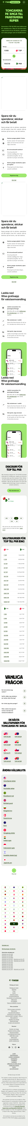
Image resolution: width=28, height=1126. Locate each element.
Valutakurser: (5, 945)
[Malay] (14, 912)
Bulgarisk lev (8, 811)
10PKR (5, 622)
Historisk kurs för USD (7, 967)
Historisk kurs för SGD (7, 966)
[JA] (14, 909)
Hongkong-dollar (9, 833)
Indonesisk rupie (9, 848)
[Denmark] (14, 894)
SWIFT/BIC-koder (14, 1035)
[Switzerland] (14, 891)
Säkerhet (14, 989)
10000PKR (6, 661)
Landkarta (14, 1062)
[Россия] (23, 920)
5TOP (5, 559)
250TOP (6, 580)
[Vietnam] (23, 927)
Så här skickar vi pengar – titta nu (14, 1016)
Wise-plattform (14, 1017)
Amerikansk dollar (10, 781)
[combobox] (19, 50)
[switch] (14, 56)
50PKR (5, 631)
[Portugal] (23, 916)
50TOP (6, 572)
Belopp (5, 46)
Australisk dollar (9, 788)
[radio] (6, 518)
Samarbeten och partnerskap (14, 998)
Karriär (14, 993)
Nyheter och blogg (14, 1029)
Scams (14, 1067)
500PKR (6, 644)
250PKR (6, 639)
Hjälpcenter (14, 999)
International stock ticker (14, 1034)
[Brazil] (23, 887)
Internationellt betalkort (14, 1012)
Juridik (14, 1053)
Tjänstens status (14, 994)
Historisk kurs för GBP (7, 955)
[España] (23, 894)
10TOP (5, 563)
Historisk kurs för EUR (7, 959)
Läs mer (14, 180)
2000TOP (6, 593)
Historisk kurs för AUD (7, 954)
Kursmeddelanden (14, 1039)
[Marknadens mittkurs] (21, 40)
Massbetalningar (14, 1021)
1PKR (5, 614)
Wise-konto (14, 1011)
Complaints (14, 1060)
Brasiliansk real (9, 796)
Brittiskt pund (8, 803)
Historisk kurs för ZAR (7, 964)
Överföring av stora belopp (14, 1014)
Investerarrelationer (14, 996)
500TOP (6, 585)
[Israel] (14, 905)
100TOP (6, 576)
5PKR (5, 618)
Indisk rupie (7, 840)
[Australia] (14, 887)
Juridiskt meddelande (14, 1057)
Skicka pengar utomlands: (9, 949)
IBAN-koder (14, 1037)
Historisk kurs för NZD (7, 962)
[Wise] (7, 2)
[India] (23, 905)
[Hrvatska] (14, 902)
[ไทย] (23, 923)
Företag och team (14, 988)
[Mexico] (23, 912)
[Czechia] (23, 891)
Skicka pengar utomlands (14, 1009)
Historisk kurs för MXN (7, 957)
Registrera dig (15, 2)
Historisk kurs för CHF (7, 969)
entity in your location (19, 1117)
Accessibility (14, 1001)
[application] (14, 509)
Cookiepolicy (14, 1058)
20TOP (6, 568)
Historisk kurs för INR (19, 960)
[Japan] (23, 909)
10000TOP (6, 602)
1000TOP (6, 589)
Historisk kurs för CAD (7, 960)
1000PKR (6, 648)
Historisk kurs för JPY (19, 959)
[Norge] (14, 916)
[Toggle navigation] (24, 2)
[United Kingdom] (23, 898)
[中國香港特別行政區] (14, 931)
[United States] (14, 927)
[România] (14, 920)
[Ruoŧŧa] (14, 923)
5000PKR (6, 656)
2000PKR (6, 652)
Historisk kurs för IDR (19, 969)
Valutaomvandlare (14, 1032)
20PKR (5, 627)
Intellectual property (14, 1065)
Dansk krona (8, 818)
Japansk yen (8, 863)
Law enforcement (14, 1068)
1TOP (5, 555)
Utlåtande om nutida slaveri (14, 1063)
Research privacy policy (14, 1030)
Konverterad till (7, 59)
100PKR (6, 635)
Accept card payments (14, 1022)
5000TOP (6, 597)
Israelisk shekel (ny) (10, 855)
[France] (14, 898)
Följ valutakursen (14, 490)
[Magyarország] (23, 902)
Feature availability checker (14, 1003)
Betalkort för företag (14, 1019)
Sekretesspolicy (14, 1055)
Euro (5, 825)
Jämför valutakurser (14, 1041)
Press (14, 991)
